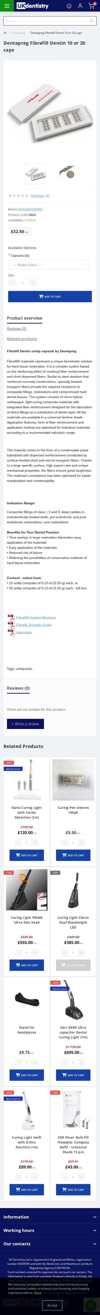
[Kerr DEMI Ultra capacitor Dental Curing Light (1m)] (73, 999)
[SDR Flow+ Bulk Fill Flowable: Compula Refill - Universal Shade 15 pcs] (73, 1109)
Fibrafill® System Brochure (36, 617)
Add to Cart (52, 296)
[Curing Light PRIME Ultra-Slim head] (26, 889)
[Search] (91, 20)
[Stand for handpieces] (26, 999)
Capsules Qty (19, 255)
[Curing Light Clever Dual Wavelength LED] (73, 889)
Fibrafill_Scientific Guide (34, 624)
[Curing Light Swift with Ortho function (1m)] (26, 1109)
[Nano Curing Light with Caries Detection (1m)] (26, 780)
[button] (80, 6)
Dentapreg (19, 33)
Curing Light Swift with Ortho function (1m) (26, 1142)
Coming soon (76, 965)
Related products (22, 338)
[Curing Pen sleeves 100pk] (73, 780)
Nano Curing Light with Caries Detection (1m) (27, 812)
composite (24, 669)
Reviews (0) (16, 328)
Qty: (11, 275)
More (37, 1293)
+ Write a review (25, 723)
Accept (52, 1305)
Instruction (24, 632)
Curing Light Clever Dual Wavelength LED (73, 922)
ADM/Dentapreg (30, 209)
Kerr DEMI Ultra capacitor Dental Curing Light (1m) (73, 1032)
